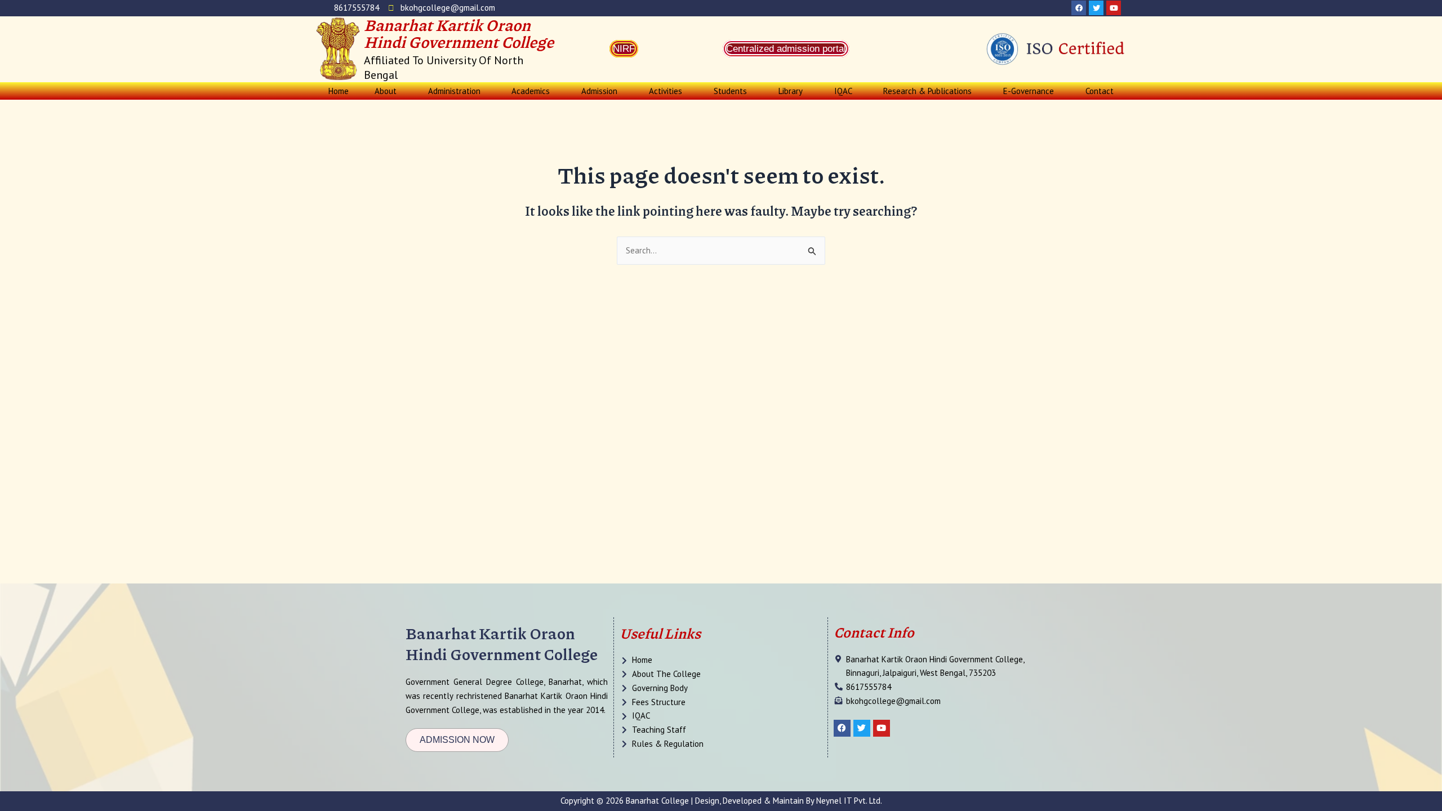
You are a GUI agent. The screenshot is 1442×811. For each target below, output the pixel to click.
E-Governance (1028, 91)
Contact (1099, 91)
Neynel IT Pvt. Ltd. (849, 800)
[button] (388, 91)
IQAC (843, 91)
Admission (599, 91)
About (386, 91)
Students (730, 91)
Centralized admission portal (786, 48)
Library (790, 91)
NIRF (624, 48)
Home (338, 91)
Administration (454, 91)
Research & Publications (927, 91)
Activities (665, 91)
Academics (530, 91)
